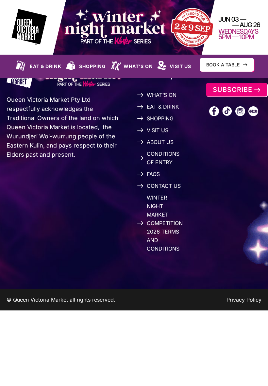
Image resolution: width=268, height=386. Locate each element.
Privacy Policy (243, 299)
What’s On (138, 66)
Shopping (92, 66)
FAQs (153, 174)
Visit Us (180, 66)
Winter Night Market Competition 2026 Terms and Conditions (165, 223)
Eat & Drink (45, 66)
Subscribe (232, 90)
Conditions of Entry (163, 158)
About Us (160, 142)
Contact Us (164, 186)
